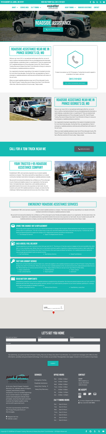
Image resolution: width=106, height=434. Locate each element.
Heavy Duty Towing (40, 386)
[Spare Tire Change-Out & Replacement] (13, 226)
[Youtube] (104, 2)
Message (8, 343)
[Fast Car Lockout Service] (13, 261)
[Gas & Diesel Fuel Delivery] (13, 243)
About (14, 7)
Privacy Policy (13, 410)
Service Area (24, 7)
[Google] (93, 2)
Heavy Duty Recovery (41, 389)
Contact (96, 7)
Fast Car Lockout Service (26, 261)
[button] (54, 312)
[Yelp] (97, 2)
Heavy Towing (69, 7)
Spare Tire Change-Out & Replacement (31, 226)
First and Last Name (11, 337)
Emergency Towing (40, 380)
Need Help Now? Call (48, 2)
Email (40, 337)
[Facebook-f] (90, 2)
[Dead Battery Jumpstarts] (13, 279)
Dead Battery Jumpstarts (26, 278)
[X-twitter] (100, 2)
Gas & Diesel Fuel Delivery (26, 243)
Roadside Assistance (85, 7)
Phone (72, 337)
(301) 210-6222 (60, 2)
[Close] (61, 307)
